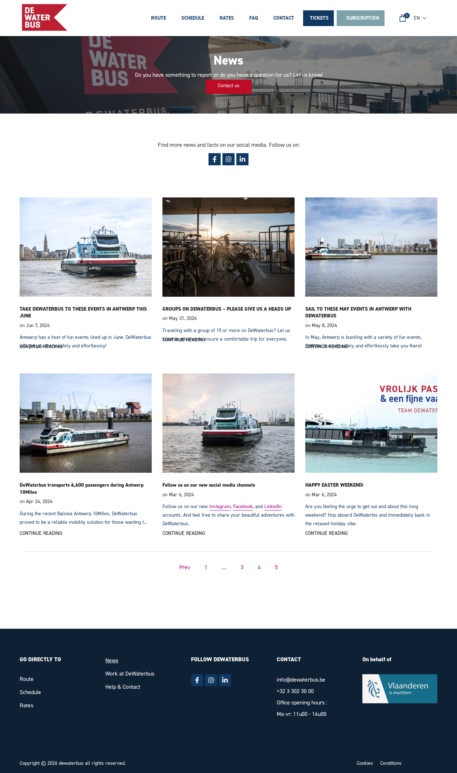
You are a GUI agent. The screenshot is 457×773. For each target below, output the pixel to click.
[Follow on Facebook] (197, 680)
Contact (283, 18)
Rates (227, 18)
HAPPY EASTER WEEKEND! (334, 485)
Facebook (243, 506)
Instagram (220, 506)
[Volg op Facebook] (215, 159)
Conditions (391, 763)
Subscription (361, 18)
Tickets (319, 18)
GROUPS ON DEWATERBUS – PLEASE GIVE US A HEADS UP (226, 309)
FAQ (253, 18)
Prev (184, 567)
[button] (420, 18)
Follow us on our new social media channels (208, 485)
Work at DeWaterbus (129, 673)
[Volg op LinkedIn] (242, 159)
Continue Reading (41, 346)
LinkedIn (273, 506)
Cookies (365, 763)
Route (158, 18)
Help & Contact (122, 687)
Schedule (192, 18)
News (111, 660)
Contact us (229, 85)
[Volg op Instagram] (228, 159)
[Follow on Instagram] (211, 680)
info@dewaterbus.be (301, 679)
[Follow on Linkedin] (225, 680)
